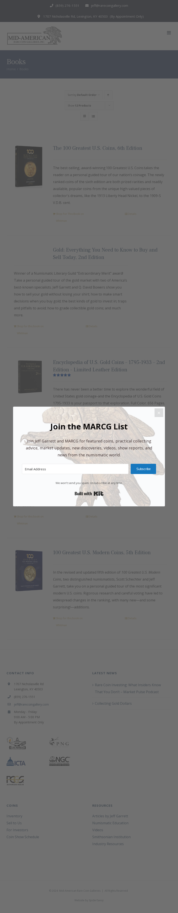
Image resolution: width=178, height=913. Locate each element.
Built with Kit (89, 493)
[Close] (159, 412)
